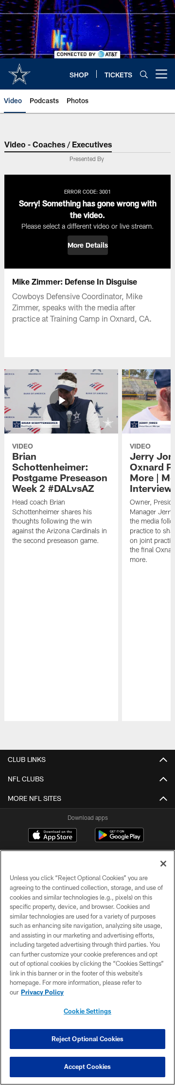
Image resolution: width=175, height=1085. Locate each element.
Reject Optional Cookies (88, 1039)
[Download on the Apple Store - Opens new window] (52, 836)
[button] (88, 245)
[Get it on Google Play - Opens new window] (119, 840)
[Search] (144, 74)
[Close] (163, 863)
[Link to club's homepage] (19, 70)
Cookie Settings (87, 1011)
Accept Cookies (87, 1066)
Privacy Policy (42, 992)
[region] (87, 967)
